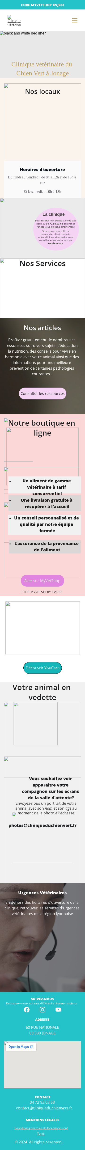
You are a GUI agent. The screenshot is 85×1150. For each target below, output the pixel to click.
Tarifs (41, 1134)
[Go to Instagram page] (42, 1009)
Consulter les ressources (43, 393)
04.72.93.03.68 (54, 223)
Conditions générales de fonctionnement (41, 1128)
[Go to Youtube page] (58, 1009)
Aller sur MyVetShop (42, 580)
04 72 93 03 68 (42, 1102)
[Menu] (74, 20)
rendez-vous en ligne (49, 226)
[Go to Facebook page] (27, 1009)
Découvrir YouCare (43, 667)
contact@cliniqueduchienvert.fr (44, 1108)
